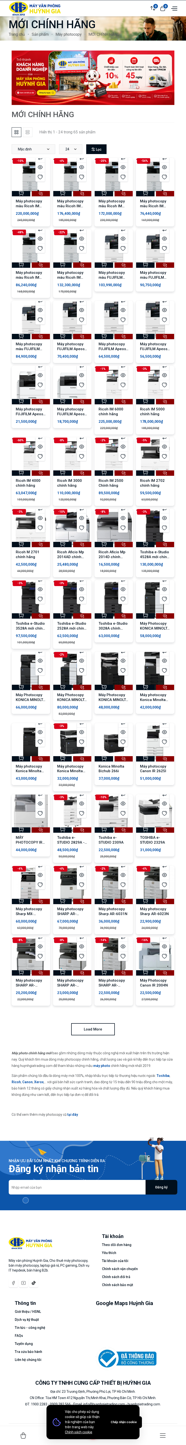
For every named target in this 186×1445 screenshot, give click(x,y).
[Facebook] (13, 1283)
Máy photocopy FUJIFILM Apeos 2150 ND (71, 414)
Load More (93, 1029)
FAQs (19, 1336)
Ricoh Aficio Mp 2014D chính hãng (112, 557)
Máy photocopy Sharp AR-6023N (154, 911)
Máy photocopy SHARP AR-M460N (70, 914)
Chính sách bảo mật (117, 1285)
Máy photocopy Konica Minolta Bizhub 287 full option (153, 702)
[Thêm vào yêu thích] (40, 177)
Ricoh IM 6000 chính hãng (111, 411)
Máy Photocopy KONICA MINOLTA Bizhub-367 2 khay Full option (113, 702)
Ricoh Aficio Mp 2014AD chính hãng (70, 557)
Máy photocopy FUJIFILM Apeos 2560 (153, 349)
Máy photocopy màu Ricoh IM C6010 (29, 206)
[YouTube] (23, 1283)
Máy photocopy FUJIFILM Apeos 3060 (112, 349)
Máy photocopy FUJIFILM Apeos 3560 (71, 349)
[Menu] (163, 1435)
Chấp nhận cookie (124, 1422)
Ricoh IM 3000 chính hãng (69, 483)
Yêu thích (109, 1253)
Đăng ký (161, 1187)
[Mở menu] (173, 8)
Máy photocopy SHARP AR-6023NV (70, 985)
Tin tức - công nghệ (30, 1328)
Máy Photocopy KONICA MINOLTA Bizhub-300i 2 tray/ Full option (155, 630)
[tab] (16, 132)
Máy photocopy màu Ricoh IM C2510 (153, 206)
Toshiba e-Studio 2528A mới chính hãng (71, 628)
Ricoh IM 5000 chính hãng (152, 411)
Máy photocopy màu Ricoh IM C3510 (112, 206)
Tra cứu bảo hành (28, 1352)
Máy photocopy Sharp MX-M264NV (29, 914)
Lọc (98, 149)
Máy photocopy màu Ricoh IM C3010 (70, 277)
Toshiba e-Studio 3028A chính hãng (113, 628)
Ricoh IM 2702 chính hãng (152, 483)
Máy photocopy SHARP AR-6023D (112, 985)
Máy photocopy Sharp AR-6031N (113, 911)
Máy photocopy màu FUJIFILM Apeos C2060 (29, 349)
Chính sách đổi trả (116, 1277)
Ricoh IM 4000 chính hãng (28, 483)
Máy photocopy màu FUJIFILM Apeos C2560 (153, 277)
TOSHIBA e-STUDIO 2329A (152, 840)
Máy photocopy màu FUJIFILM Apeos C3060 (112, 277)
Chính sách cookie (78, 1432)
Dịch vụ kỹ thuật (27, 1320)
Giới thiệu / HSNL (28, 1312)
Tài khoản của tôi (115, 1261)
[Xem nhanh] (40, 167)
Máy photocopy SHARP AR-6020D (29, 985)
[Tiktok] (33, 1283)
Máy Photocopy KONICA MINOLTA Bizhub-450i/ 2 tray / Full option (72, 702)
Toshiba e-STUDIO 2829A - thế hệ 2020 (71, 842)
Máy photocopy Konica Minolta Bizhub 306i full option (29, 773)
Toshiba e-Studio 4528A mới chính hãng (154, 557)
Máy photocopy (68, 34)
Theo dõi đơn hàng (117, 1245)
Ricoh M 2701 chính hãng (27, 554)
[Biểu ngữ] (93, 77)
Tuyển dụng (24, 1344)
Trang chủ (17, 34)
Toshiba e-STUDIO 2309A (111, 840)
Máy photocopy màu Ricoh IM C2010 (29, 277)
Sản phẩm (40, 34)
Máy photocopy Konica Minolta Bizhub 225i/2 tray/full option (70, 773)
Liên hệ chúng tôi (28, 1360)
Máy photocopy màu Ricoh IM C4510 (70, 206)
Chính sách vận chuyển (120, 1269)
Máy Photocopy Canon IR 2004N (154, 982)
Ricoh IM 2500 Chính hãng (111, 483)
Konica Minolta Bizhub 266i (111, 768)
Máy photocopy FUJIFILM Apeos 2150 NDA (29, 414)
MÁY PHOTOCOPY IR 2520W (29, 842)
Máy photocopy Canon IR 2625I (153, 768)
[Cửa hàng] (23, 1435)
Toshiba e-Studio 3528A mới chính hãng (30, 628)
